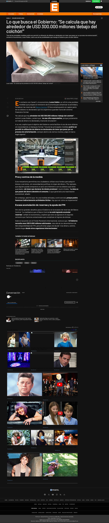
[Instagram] (57, 494)
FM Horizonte (72, 504)
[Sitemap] (64, 494)
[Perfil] (54, 490)
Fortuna (49, 504)
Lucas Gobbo (19, 262)
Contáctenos (48, 512)
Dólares (26, 262)
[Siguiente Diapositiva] (77, 280)
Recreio (72, 508)
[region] (42, 310)
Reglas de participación (67, 512)
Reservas (34, 262)
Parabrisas (55, 504)
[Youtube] (53, 494)
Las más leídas (88, 65)
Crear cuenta (74, 292)
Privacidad (54, 512)
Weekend (45, 504)
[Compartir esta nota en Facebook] (7, 98)
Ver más (98, 101)
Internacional (30, 14)
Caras (35, 504)
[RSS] (60, 494)
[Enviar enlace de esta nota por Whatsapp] (7, 107)
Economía (11, 14)
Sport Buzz (66, 508)
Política (21, 14)
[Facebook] (45, 495)
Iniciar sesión (68, 292)
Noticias (40, 504)
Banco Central (41, 107)
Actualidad (40, 14)
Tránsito (75, 512)
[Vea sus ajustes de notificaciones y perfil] (101, 1)
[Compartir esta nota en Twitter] (7, 102)
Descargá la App (97, 14)
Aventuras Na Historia (51, 508)
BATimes (66, 504)
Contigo (44, 508)
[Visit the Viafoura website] (75, 327)
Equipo (59, 512)
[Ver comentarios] (101, 18)
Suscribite (96, 1)
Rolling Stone (60, 508)
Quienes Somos (41, 512)
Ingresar (88, 1)
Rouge (60, 504)
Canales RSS (34, 512)
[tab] (11, 302)
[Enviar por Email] (7, 111)
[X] (49, 494)
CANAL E (8, 18)
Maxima (76, 508)
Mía (63, 504)
